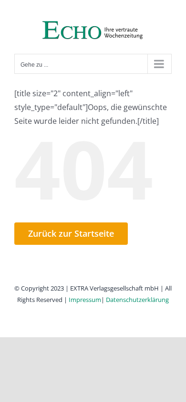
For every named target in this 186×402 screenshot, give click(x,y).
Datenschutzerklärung (137, 299)
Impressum (85, 299)
